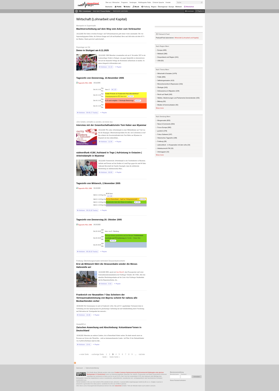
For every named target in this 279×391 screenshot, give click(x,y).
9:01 (138, 202)
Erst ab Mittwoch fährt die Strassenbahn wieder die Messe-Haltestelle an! (107, 264)
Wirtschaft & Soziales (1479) (170, 74)
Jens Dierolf (120, 272)
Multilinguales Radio (144, 2)
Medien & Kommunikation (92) (173, 105)
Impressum (79, 368)
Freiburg (147, 7)
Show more (160, 108)
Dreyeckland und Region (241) (172, 57)
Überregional (162, 7)
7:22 (131, 96)
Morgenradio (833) (168, 121)
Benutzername (174, 374)
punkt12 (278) (165, 131)
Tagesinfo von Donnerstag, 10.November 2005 (100, 78)
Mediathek (190, 7)
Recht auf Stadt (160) (166, 95)
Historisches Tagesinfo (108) (171, 138)
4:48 (143, 199)
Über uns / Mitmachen (112, 2)
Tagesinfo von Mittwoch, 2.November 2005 (98, 183)
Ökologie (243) (165, 88)
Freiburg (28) (164, 141)
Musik (137, 7)
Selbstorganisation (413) (172, 81)
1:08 (110, 196)
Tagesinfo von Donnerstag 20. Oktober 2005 (99, 219)
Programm (124, 2)
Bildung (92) (164, 101)
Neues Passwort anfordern (178, 380)
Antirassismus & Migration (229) (173, 91)
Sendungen (133, 2)
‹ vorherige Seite (97, 354)
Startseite (108, 7)
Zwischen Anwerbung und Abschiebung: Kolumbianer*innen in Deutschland (108, 327)
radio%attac (124, 11)
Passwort (183, 374)
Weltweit (178, 7)
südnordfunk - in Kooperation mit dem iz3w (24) (178, 145)
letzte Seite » (115, 357)
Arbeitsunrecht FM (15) (170, 148)
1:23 (114, 89)
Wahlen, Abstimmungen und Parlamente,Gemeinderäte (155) (179, 98)
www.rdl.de (118, 385)
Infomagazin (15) (167, 152)
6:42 (113, 240)
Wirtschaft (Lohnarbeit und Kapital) (187, 38)
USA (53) (162, 61)
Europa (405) (164, 50)
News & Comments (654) (169, 124)
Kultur (128, 7)
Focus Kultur (105, 11)
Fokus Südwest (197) (167, 134)
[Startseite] (91, 5)
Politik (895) (163, 77)
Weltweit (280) (165, 54)
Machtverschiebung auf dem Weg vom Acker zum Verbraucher (108, 27)
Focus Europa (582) (166, 128)
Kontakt (168, 2)
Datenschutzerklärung (92, 368)
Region (154, 7)
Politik (119, 7)
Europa (171, 7)
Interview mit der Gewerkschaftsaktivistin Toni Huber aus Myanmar (111, 123)
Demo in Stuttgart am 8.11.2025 (92, 49)
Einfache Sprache (158, 2)
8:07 (138, 100)
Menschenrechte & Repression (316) (175, 84)
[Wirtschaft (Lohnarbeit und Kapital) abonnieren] (75, 363)
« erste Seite (84, 354)
